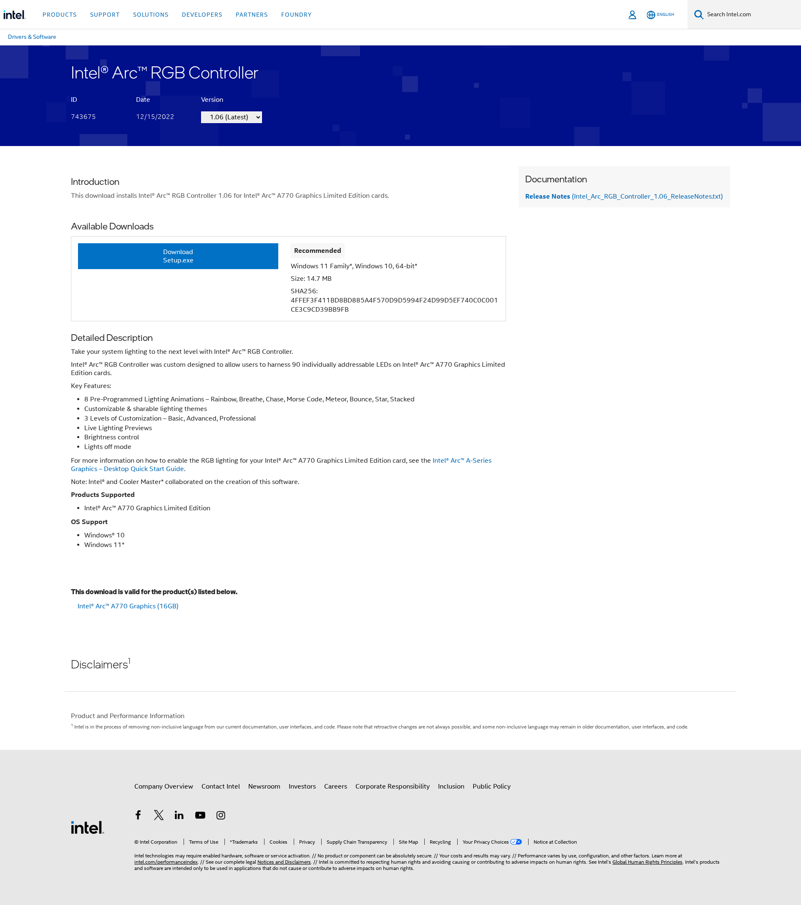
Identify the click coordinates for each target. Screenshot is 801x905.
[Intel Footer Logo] (87, 827)
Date (143, 100)
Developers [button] (202, 14)
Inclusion (451, 786)
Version (212, 100)
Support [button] (105, 14)
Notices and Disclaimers (284, 862)
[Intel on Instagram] (221, 816)
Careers (335, 786)
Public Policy (492, 786)
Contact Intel (221, 786)
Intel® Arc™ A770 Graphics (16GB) (128, 606)
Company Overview (163, 786)
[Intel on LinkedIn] (179, 816)
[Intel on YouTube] (200, 816)
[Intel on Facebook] (138, 816)
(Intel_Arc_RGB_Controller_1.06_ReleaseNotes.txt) (624, 196)
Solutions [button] (151, 14)
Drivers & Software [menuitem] (32, 36)
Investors (302, 786)
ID (74, 100)
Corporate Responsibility (392, 786)
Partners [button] (252, 14)
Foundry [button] (296, 14)
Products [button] (60, 14)
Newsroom (264, 786)
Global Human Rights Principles (647, 862)
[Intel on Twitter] (159, 816)
